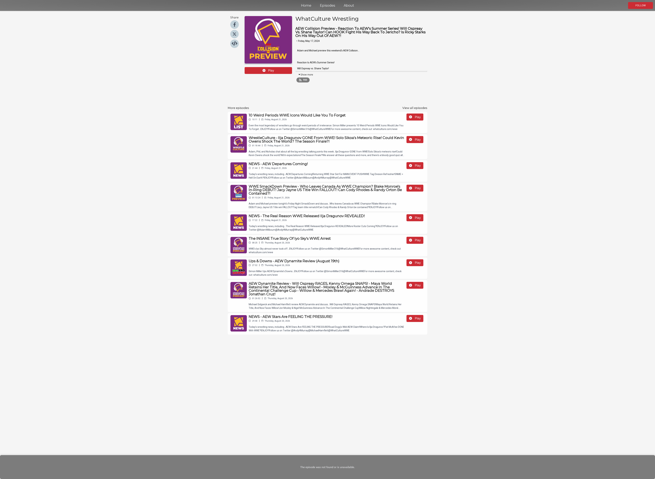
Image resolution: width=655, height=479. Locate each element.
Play (271, 70)
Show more (307, 74)
